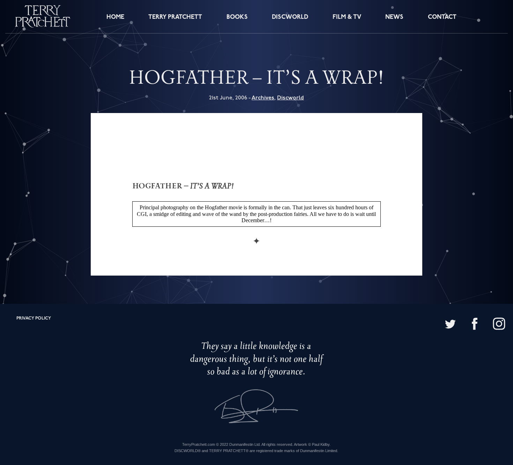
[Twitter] (450, 324)
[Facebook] (474, 324)
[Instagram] (499, 324)
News (394, 17)
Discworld (290, 17)
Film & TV (347, 17)
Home (115, 17)
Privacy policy (33, 318)
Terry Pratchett (175, 17)
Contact (442, 17)
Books (237, 17)
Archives (263, 98)
